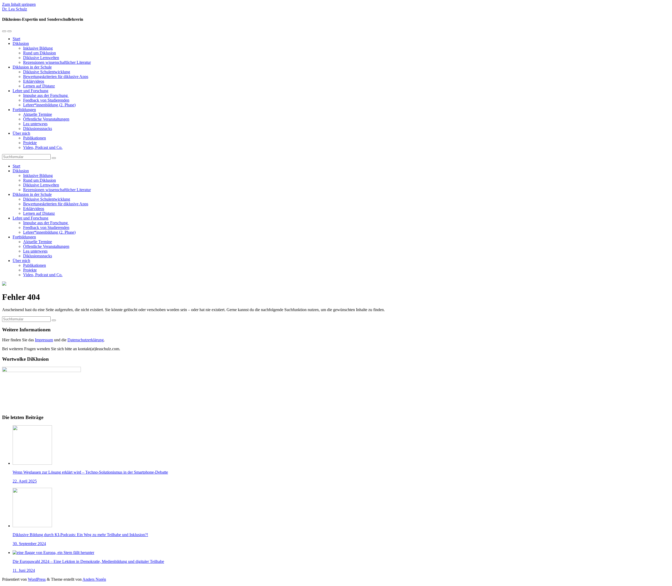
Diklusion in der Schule (32, 67)
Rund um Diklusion (39, 53)
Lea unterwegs (35, 124)
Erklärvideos (33, 81)
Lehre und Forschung (30, 90)
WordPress (37, 579)
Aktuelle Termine (37, 114)
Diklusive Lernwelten (41, 57)
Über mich (21, 133)
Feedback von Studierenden (46, 100)
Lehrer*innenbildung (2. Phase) (49, 105)
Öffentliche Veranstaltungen (46, 119)
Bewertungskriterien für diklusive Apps (55, 76)
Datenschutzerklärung (85, 340)
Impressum (44, 340)
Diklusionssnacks (37, 128)
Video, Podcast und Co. (42, 147)
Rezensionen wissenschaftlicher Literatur (57, 62)
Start (16, 38)
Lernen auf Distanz (39, 86)
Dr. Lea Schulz (14, 9)
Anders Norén (94, 579)
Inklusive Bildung (38, 48)
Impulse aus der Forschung (46, 95)
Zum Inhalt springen (19, 4)
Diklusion (21, 43)
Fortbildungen (24, 109)
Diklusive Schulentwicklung (46, 72)
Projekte (30, 142)
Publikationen (34, 138)
